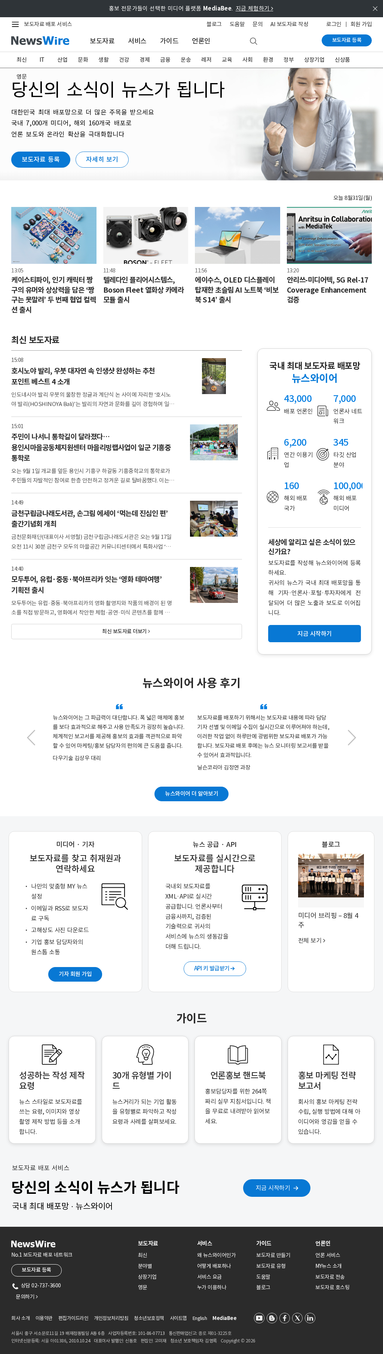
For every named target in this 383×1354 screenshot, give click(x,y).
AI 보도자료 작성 (289, 24)
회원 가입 (361, 24)
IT (42, 59)
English (200, 1318)
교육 (227, 59)
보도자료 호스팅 (332, 1287)
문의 (257, 24)
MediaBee (224, 1318)
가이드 (169, 41)
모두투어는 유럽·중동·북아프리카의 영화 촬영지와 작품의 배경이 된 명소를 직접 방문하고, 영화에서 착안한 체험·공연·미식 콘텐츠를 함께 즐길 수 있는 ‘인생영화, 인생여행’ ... (93, 612)
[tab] (164, 1243)
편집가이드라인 (73, 1318)
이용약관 (44, 1318)
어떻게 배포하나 (214, 1266)
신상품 (342, 59)
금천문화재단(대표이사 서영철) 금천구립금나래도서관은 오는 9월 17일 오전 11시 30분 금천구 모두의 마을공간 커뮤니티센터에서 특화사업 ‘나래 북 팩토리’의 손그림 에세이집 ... (91, 546)
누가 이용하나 (212, 1287)
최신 (21, 59)
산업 (62, 59)
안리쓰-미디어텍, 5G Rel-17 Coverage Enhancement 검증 (327, 289)
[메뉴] (16, 24)
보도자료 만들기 (273, 1255)
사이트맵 (178, 1318)
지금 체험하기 (254, 8)
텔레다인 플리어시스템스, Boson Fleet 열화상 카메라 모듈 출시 (143, 289)
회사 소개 (20, 1318)
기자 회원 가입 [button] (75, 974)
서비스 (137, 41)
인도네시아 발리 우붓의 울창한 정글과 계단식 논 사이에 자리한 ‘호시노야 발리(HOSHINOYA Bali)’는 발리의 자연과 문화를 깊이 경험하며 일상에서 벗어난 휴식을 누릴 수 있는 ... (92, 404)
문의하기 (26, 1296)
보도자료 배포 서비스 (48, 24)
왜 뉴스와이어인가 (216, 1255)
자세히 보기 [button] (102, 159)
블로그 (214, 24)
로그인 (333, 24)
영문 (21, 76)
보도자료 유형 (271, 1266)
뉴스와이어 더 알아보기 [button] (191, 793)
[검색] (253, 41)
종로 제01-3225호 (214, 1333)
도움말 (237, 24)
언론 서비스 (327, 1255)
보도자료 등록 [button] (41, 159)
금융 (165, 59)
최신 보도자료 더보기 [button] (126, 631)
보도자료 (102, 41)
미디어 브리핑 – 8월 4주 (328, 920)
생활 (103, 59)
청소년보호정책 (149, 1318)
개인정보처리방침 (111, 1318)
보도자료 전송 (330, 1277)
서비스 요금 (209, 1277)
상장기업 (314, 59)
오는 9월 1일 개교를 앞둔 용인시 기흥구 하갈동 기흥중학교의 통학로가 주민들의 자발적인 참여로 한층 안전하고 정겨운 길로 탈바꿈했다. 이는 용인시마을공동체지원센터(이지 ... (90, 480)
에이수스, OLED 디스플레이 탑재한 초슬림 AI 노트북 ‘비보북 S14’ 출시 (236, 289)
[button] (31, 741)
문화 (83, 59)
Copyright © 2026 (238, 1341)
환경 (268, 59)
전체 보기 (311, 940)
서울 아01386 (54, 1341)
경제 (145, 59)
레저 (206, 59)
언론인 (201, 41)
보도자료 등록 (347, 40)
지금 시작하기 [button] (314, 633)
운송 (186, 59)
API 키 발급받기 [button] (214, 968)
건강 (124, 59)
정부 (289, 59)
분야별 (145, 1266)
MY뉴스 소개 (328, 1266)
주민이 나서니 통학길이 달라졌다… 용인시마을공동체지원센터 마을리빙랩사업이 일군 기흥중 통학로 (91, 447)
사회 (247, 59)
